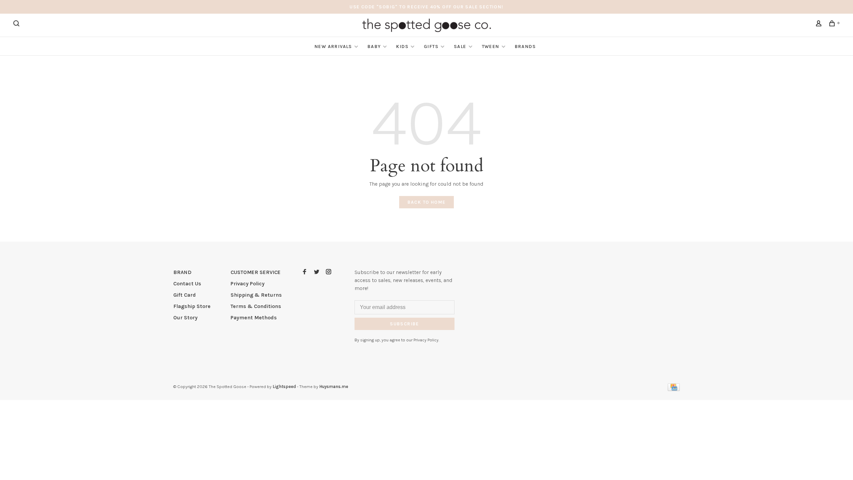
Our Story (185, 317)
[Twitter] (316, 272)
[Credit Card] (674, 389)
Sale (460, 46)
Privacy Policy (248, 283)
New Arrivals (333, 46)
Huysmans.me (333, 386)
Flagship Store (192, 306)
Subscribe (404, 324)
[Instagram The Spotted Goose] (328, 272)
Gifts (431, 46)
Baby (374, 46)
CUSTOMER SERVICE (256, 272)
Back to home (427, 202)
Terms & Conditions (256, 306)
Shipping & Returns (256, 295)
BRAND (182, 272)
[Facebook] (304, 272)
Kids (402, 46)
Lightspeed (284, 386)
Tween (490, 46)
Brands (525, 46)
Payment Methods (254, 317)
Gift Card (184, 295)
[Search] (17, 24)
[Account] (820, 24)
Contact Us (187, 283)
